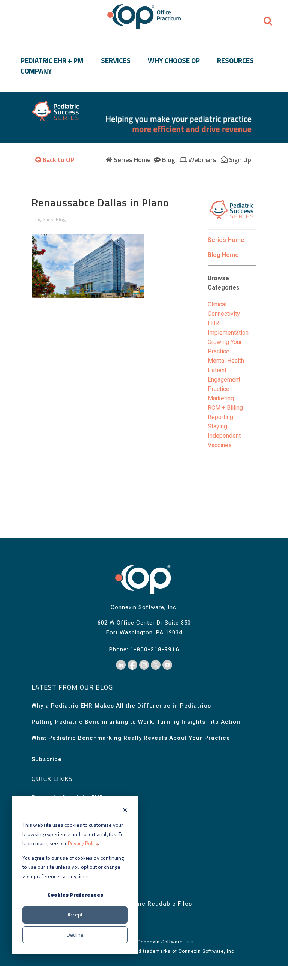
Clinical (217, 304)
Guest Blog (54, 219)
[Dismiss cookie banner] (125, 811)
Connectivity (224, 313)
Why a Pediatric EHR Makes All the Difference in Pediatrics (121, 705)
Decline (75, 935)
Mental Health (226, 360)
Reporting (220, 417)
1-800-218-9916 (154, 649)
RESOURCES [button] (235, 60)
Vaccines (220, 445)
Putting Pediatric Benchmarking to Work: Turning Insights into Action (136, 721)
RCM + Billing (225, 407)
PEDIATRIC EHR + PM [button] (52, 60)
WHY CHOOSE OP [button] (174, 60)
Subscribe (47, 759)
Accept (75, 914)
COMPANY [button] (36, 71)
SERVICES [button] (115, 60)
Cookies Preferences (75, 894)
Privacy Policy (83, 843)
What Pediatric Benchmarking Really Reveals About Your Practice (131, 738)
